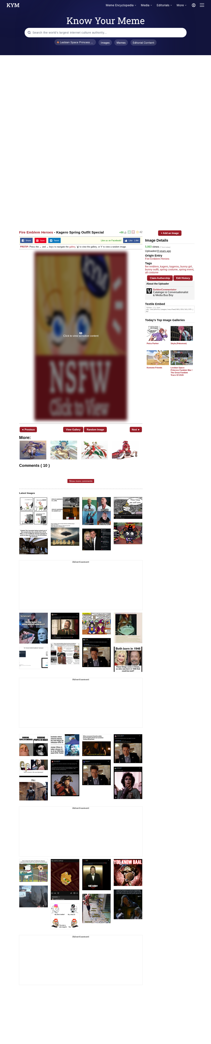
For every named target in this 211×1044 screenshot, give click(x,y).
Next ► (136, 429)
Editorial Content (143, 42)
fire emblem (152, 266)
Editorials (163, 5)
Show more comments (80, 481)
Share (27, 240)
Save (42, 240)
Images (105, 42)
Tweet (55, 240)
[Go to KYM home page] (13, 6)
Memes (121, 42)
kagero (164, 266)
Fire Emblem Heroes (36, 232)
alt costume (151, 272)
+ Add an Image (170, 233)
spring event (186, 269)
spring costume (169, 269)
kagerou (174, 266)
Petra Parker (153, 343)
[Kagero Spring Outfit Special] (80, 336)
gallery (72, 247)
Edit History (183, 278)
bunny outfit (152, 269)
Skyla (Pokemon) (179, 343)
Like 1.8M (132, 240)
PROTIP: (24, 247)
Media (145, 5)
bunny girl (186, 266)
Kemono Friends (154, 368)
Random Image (95, 429)
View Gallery (73, 429)
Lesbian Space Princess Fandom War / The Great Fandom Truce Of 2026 (181, 371)
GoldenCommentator (164, 289)
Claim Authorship (160, 278)
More (180, 5)
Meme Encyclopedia (119, 5)
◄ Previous (28, 429)
